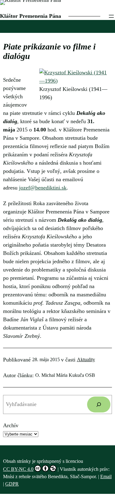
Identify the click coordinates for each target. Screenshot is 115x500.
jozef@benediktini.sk (43, 188)
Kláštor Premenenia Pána (30, 16)
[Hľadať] (98, 404)
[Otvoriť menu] (111, 16)
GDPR (12, 483)
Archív (10, 425)
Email (106, 476)
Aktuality (86, 359)
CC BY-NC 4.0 (18, 469)
